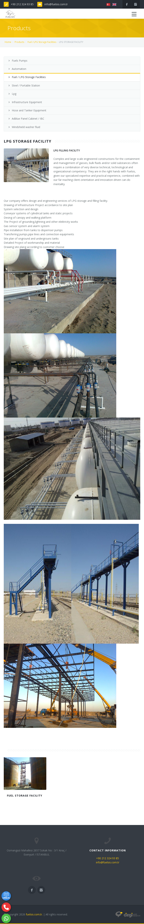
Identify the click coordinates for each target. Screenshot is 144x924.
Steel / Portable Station (26, 85)
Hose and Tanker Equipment (29, 110)
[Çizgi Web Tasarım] (128, 914)
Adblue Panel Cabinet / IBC (28, 118)
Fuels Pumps (19, 60)
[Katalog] (6, 896)
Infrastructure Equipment (27, 102)
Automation (19, 69)
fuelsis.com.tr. (34, 914)
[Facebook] (126, 4)
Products (19, 42)
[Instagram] (135, 4)
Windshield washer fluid (26, 127)
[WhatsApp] (6, 918)
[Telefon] (6, 907)
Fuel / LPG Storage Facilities (42, 42)
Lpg (14, 93)
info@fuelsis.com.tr (56, 4)
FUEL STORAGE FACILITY (24, 795)
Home (8, 42)
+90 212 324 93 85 (22, 4)
